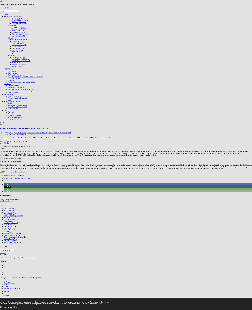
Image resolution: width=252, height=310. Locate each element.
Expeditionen (12, 25)
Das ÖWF (7, 68)
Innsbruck (17, 178)
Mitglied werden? (13, 85)
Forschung (11, 55)
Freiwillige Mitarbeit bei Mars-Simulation (21, 89)
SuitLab (23, 178)
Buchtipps (7, 217)
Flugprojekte (8, 221)
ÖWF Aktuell (12, 112)
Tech (28, 178)
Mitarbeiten (7, 84)
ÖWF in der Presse (14, 78)
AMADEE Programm (15, 18)
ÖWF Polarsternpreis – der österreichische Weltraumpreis (25, 77)
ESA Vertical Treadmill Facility (21, 61)
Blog (5, 110)
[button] (7, 184)
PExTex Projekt (17, 52)
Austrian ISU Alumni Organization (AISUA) (22, 82)
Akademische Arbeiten (19, 64)
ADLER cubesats (17, 41)
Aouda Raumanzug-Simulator (24, 133)
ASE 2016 (15, 54)
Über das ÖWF (12, 69)
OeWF (11, 133)
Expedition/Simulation (15, 117)
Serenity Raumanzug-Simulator (13, 237)
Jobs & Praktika (13, 93)
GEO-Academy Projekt (19, 45)
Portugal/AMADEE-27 (19, 27)
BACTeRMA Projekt (18, 48)
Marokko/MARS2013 (19, 36)
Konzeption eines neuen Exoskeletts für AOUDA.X (25, 128)
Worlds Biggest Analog (11, 242)
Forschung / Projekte (14, 116)
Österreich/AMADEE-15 (20, 34)
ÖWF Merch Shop (10, 283)
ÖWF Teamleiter (13, 73)
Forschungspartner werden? (16, 87)
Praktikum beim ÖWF (15, 119)
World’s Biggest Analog (19, 39)
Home (6, 15)
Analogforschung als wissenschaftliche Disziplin (20, 58)
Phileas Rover (8, 230)
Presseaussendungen (14, 96)
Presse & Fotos (8, 94)
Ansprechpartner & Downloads (17, 98)
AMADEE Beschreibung (20, 20)
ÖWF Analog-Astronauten (16, 75)
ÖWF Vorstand (12, 71)
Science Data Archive (18, 66)
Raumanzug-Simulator (19, 22)
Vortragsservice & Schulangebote (18, 105)
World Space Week (10, 240)
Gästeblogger (8, 224)
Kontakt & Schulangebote (12, 101)
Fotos (9, 100)
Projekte (10, 38)
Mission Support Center (19, 23)
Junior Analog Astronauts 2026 (17, 107)
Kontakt (10, 103)
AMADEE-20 (8, 212)
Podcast (10, 114)
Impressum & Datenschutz (12, 288)
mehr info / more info (10, 307)
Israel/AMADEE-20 (18, 31)
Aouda (11, 178)
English (6, 8)
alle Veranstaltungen (6, 201)
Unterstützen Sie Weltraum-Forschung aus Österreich (24, 91)
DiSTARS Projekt (17, 50)
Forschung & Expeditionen (12, 16)
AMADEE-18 (8, 210)
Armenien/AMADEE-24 (19, 29)
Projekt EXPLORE (18, 43)
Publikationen (16, 62)
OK (1, 307)
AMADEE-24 (8, 214)
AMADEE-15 (8, 208)
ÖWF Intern (8, 228)
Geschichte (11, 80)
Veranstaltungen (13, 108)
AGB (6, 286)
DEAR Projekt (16, 46)
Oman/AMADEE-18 (18, 32)
